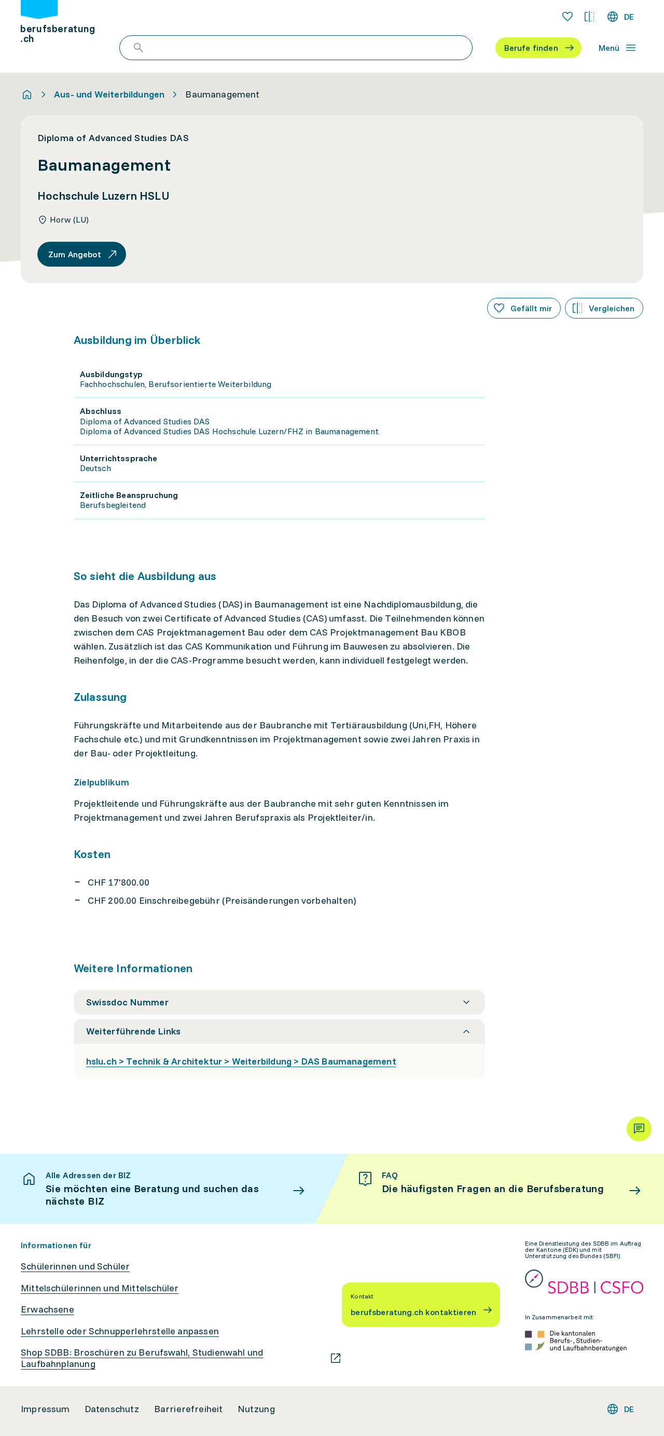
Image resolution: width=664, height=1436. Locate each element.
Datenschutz (112, 1409)
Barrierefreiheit (188, 1409)
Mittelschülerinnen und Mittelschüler (99, 1288)
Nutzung (256, 1409)
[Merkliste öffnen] (567, 16)
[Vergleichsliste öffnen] (589, 16)
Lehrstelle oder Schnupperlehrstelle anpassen (120, 1331)
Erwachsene (47, 1309)
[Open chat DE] (639, 1128)
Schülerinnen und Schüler (75, 1266)
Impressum (45, 1409)
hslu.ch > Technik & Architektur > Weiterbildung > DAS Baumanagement (241, 1061)
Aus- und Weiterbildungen (109, 94)
